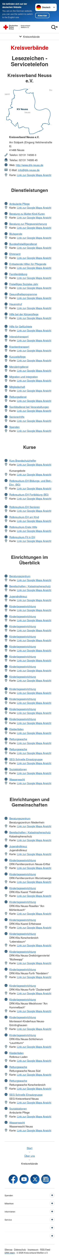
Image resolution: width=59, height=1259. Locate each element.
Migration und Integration (23, 376)
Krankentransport (19, 346)
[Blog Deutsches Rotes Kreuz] (45, 1179)
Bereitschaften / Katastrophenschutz (30, 586)
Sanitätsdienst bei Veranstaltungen (29, 407)
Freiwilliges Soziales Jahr (23, 284)
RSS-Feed (45, 1249)
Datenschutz (20, 1249)
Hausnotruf (15, 304)
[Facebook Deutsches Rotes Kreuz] (13, 1179)
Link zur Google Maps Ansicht (34, 175)
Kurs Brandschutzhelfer (22, 460)
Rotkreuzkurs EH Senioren (24, 507)
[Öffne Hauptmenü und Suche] (54, 27)
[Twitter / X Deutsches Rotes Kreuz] (35, 1179)
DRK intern (10, 1252)
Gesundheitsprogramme (23, 294)
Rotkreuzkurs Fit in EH (22, 537)
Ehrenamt (14, 254)
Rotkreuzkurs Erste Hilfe (23, 527)
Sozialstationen (18, 769)
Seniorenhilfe (16, 417)
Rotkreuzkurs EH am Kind (24, 517)
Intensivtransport (18, 336)
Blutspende (15, 234)
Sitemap (8, 1249)
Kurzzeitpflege (17, 356)
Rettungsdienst (17, 397)
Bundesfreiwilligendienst (23, 244)
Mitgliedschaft (17, 387)
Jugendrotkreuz (18, 596)
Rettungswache (18, 739)
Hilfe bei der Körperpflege (23, 314)
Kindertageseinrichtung (22, 606)
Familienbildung (18, 274)
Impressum (33, 1249)
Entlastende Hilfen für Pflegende (27, 264)
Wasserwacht (17, 779)
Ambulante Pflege (19, 204)
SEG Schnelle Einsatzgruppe (26, 759)
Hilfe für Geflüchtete (20, 326)
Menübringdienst (18, 367)
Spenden (14, 427)
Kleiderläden (16, 729)
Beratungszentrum (19, 576)
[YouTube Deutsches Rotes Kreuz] (24, 1179)
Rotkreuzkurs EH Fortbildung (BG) (29, 494)
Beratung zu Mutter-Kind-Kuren (27, 214)
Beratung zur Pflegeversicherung (28, 224)
